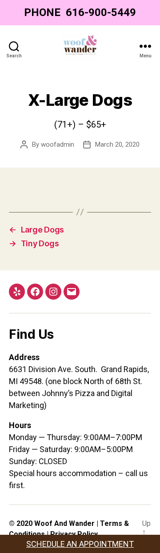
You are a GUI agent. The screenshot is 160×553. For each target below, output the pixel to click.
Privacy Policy (73, 534)
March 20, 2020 (117, 144)
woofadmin (57, 144)
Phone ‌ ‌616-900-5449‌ (80, 12)
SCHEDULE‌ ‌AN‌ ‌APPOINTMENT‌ (80, 544)
